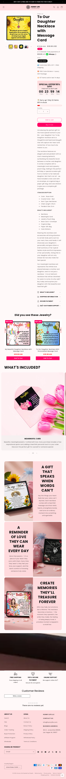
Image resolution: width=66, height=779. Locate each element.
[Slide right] (31, 47)
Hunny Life (20, 773)
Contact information (56, 775)
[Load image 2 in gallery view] (16, 46)
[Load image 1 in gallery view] (11, 46)
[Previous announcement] (3, 2)
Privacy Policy (28, 734)
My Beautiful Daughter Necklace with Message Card (18, 350)
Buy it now (49, 125)
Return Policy (28, 726)
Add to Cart (18, 358)
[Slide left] (6, 47)
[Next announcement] (63, 2)
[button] (4, 7)
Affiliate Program (9, 738)
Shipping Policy (28, 730)
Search (6, 718)
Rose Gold (42, 61)
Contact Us (27, 722)
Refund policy (38, 773)
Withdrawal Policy (29, 738)
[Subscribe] (33, 752)
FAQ (5, 722)
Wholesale (7, 741)
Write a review (17, 696)
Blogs (6, 726)
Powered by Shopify (28, 773)
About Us (26, 718)
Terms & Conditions (30, 741)
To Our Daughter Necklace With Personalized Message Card (47, 350)
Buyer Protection (9, 734)
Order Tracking (9, 730)
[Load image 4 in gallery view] (26, 46)
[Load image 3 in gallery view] (21, 46)
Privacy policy (47, 773)
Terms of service (57, 773)
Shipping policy (45, 775)
